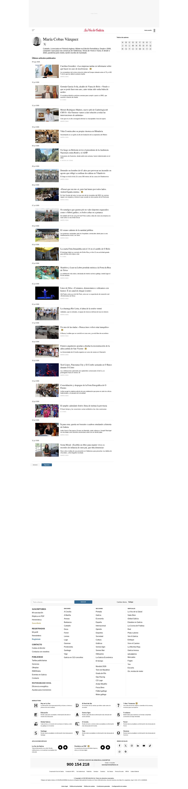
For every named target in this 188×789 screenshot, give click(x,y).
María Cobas (64, 76)
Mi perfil (35, 632)
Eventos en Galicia (39, 675)
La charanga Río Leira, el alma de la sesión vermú (81, 308)
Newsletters (36, 636)
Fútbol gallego (101, 691)
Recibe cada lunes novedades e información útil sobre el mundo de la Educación (55, 714)
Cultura (98, 640)
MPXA (127, 771)
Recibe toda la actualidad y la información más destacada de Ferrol (139, 723)
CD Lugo (99, 680)
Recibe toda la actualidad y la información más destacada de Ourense (139, 733)
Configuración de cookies (119, 786)
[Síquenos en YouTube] (144, 745)
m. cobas (63, 99)
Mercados (131, 657)
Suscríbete (36, 623)
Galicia (98, 615)
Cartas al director (38, 648)
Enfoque (131, 640)
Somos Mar (100, 650)
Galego (130, 602)
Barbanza (67, 622)
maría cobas (64, 121)
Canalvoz (102, 771)
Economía (100, 619)
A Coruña (67, 612)
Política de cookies (89, 786)
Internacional (101, 626)
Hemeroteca (36, 620)
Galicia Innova (133, 650)
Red (129, 629)
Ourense (67, 643)
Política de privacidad (76, 786)
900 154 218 (78, 764)
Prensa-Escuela (119, 771)
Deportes (99, 633)
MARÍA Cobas (64, 354)
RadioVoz (89, 771)
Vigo (66, 654)
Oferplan (35, 668)
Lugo (66, 640)
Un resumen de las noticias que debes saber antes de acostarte (96, 705)
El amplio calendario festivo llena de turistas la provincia (83, 405)
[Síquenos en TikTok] (150, 745)
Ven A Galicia (133, 636)
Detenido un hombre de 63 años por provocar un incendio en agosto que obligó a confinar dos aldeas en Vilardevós (85, 171)
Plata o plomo (133, 633)
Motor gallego (101, 695)
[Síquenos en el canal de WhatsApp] (119, 751)
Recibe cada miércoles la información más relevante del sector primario (96, 714)
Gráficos (99, 643)
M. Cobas (63, 256)
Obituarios (100, 654)
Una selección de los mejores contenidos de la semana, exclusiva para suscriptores (138, 705)
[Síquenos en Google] (125, 751)
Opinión (99, 629)
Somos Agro (100, 647)
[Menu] (33, 30)
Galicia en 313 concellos (73, 657)
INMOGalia (36, 671)
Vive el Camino (133, 643)
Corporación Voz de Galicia (56, 771)
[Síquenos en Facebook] (119, 745)
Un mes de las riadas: (84, 327)
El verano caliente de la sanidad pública (76, 230)
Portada (99, 612)
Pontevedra (68, 647)
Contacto (35, 678)
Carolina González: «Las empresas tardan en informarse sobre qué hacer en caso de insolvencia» (85, 67)
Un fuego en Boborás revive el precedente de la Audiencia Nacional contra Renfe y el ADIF (84, 151)
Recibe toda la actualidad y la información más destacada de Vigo (98, 733)
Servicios (35, 664)
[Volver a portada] (94, 30)
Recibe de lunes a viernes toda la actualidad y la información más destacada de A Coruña (98, 723)
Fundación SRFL (70, 771)
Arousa (67, 619)
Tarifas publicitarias (39, 661)
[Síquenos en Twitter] (125, 745)
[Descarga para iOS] (60, 747)
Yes (129, 664)
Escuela (131, 668)
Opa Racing (100, 677)
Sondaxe (96, 771)
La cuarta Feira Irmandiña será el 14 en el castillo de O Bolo (85, 248)
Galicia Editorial (135, 771)
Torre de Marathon (103, 670)
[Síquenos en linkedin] (137, 745)
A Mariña (67, 615)
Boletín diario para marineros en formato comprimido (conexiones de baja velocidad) (137, 714)
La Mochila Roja (134, 647)
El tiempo (99, 661)
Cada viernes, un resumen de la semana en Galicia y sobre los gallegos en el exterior (56, 723)
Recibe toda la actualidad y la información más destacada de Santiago (57, 733)
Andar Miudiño (101, 684)
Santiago (67, 650)
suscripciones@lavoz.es (110, 765)
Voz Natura (110, 771)
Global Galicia (133, 619)
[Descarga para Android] (65, 747)
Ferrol (66, 633)
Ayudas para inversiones (41, 690)
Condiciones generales (103, 786)
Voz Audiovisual (80, 771)
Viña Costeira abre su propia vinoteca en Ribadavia (81, 131)
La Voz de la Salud (135, 612)
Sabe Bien (132, 615)
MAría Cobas (64, 314)
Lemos (66, 636)
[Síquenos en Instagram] (131, 745)
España (99, 622)
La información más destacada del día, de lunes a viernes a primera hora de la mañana (56, 705)
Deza (66, 629)
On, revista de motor (135, 671)
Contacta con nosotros (40, 652)
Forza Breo (100, 687)
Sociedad (99, 636)
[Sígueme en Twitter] (45, 44)
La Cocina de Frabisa (136, 626)
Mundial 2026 (101, 666)
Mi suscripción (37, 613)
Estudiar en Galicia (135, 622)
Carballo (67, 626)
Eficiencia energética (40, 686)
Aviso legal (64, 786)
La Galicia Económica (104, 657)
